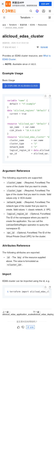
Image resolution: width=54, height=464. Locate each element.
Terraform (13, 24)
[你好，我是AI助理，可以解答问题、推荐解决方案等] (37, 11)
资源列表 (23, 24)
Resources (42, 24)
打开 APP (45, 4)
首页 (4, 25)
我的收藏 (44, 47)
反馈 (32, 327)
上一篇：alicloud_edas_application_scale (17, 313)
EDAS (32, 24)
